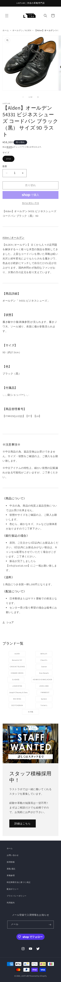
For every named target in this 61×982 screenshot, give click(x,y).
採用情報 (11, 862)
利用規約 (11, 902)
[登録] (50, 925)
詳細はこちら (22, 823)
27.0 (10, 158)
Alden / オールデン (13, 237)
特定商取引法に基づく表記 (18, 882)
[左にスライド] (23, 97)
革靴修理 (11, 875)
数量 (5, 166)
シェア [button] (10, 622)
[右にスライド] (38, 97)
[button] (7, 15)
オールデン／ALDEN (21, 30)
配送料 (9, 147)
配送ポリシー (13, 889)
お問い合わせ (13, 855)
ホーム (6, 30)
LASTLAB (25, 976)
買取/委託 (11, 869)
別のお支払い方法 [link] (30, 203)
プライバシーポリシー (16, 896)
